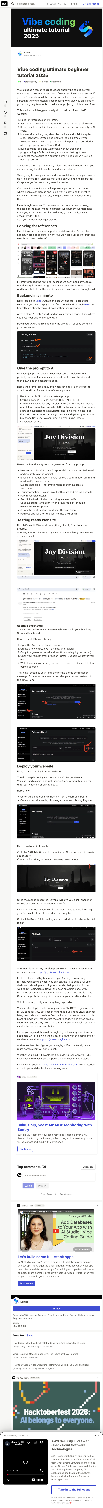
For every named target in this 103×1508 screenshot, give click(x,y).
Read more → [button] (26, 1283)
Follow (56, 1308)
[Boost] (5, 133)
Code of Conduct (48, 1194)
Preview (42, 1185)
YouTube (49, 1064)
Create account (91, 3)
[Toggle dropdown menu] (93, 1077)
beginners (55, 81)
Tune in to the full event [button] (74, 1489)
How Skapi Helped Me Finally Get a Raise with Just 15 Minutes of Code (48, 1345)
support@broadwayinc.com (55, 1039)
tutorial (43, 81)
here (86, 304)
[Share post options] (5, 143)
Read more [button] (25, 1149)
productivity (30, 81)
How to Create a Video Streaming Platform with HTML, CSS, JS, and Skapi (50, 1366)
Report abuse (66, 1194)
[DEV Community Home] (4, 3)
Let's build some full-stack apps (45, 1257)
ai (19, 81)
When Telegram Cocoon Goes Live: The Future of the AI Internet (45, 1356)
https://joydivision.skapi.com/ (53, 972)
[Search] (12, 3)
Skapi (27, 52)
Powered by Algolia (55, 4)
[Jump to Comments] (5, 114)
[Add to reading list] (5, 124)
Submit (28, 1185)
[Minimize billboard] (99, 1435)
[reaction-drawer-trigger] (5, 103)
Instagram (61, 1064)
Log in (74, 3)
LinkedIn (73, 1064)
